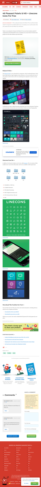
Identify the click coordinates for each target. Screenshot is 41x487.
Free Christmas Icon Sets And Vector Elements (14, 339)
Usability (5, 467)
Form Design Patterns (12, 58)
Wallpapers (6, 470)
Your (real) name (27, 423)
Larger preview (5, 143)
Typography (6, 465)
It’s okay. (34, 483)
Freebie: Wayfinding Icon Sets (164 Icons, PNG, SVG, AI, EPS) (17, 337)
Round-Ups (18, 463)
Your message (27, 411)
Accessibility (5, 6)
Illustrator (30, 456)
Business (29, 448)
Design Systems (7, 454)
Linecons (25, 163)
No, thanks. (26, 483)
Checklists (18, 450)
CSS (13, 6)
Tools (12, 19)
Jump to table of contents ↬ (13, 63)
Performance (25, 6)
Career (5, 450)
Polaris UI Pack (7, 73)
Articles (8, 2)
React (29, 461)
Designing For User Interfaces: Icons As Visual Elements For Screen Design (19, 341)
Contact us (16, 481)
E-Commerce (18, 454)
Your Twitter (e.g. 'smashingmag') (30, 428)
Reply (6, 410)
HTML (17, 456)
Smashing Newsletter (7, 378)
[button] (38, 3)
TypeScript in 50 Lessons (32, 379)
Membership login (12, 483)
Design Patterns (31, 452)
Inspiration (6, 459)
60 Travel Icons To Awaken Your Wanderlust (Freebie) (15, 344)
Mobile (29, 459)
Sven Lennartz (23, 476)
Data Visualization (7, 452)
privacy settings (31, 480)
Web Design (18, 470)
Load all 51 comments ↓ (13, 435)
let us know (31, 407)
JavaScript (18, 6)
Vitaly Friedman (6, 10)
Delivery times (18, 483)
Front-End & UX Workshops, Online (19, 378)
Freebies (15, 19)
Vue (29, 467)
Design (31, 6)
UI (28, 465)
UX (10, 6)
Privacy (17, 461)
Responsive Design (7, 463)
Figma (35, 6)
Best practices (18, 448)
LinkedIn (29, 19)
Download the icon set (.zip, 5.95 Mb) (12, 314)
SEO (29, 463)
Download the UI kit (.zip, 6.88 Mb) (12, 311)
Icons (18, 19)
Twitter (26, 19)
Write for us (12, 481)
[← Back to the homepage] (3, 2)
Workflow (30, 470)
